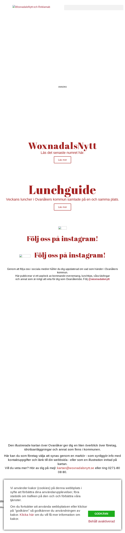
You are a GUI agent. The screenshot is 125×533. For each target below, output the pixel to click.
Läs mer (62, 159)
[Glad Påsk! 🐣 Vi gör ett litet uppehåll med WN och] (31, 378)
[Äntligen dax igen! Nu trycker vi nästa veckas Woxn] (31, 342)
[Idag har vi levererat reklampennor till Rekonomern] (94, 306)
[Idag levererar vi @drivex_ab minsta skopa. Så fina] (94, 415)
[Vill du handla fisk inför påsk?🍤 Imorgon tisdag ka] (31, 415)
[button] (93, 7)
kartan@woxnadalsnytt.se (75, 468)
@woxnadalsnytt (99, 279)
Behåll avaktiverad (101, 521)
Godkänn (101, 513)
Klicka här (27, 514)
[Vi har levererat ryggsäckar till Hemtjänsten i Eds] (94, 342)
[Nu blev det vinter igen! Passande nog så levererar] (94, 378)
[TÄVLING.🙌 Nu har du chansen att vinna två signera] (31, 306)
